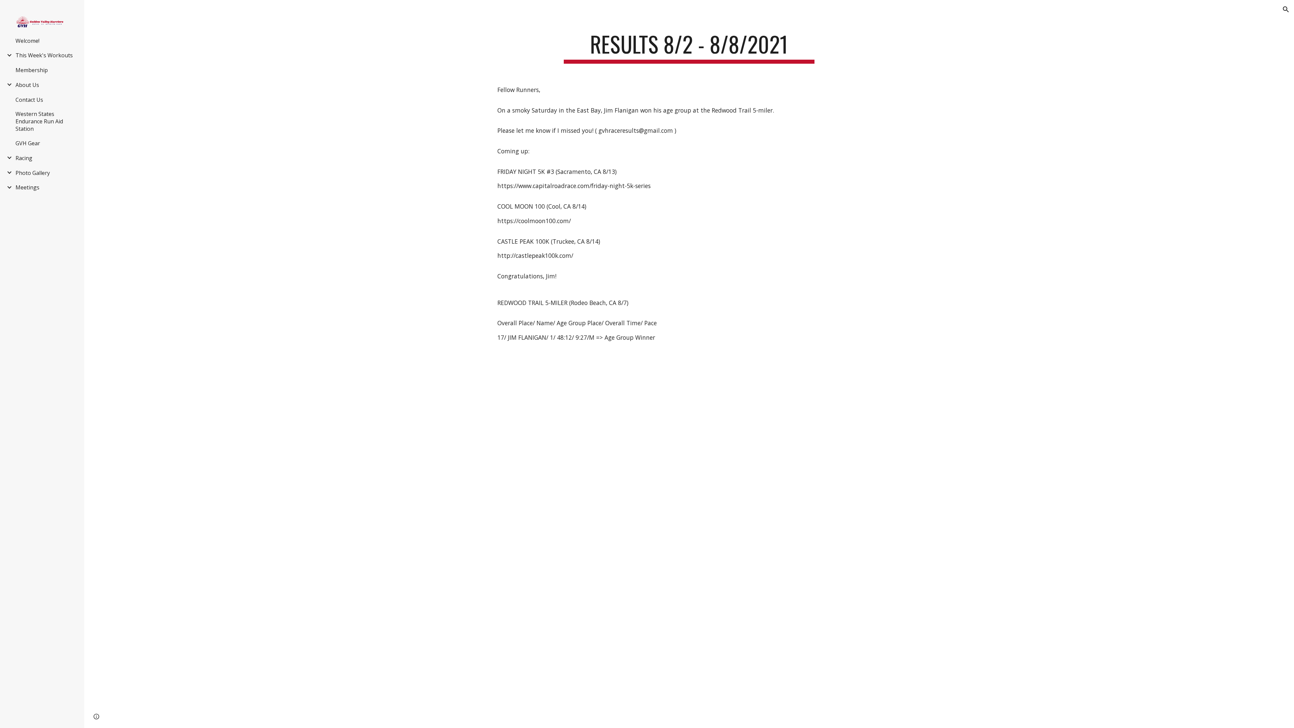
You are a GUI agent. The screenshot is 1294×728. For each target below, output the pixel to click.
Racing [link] (24, 158)
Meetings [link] (27, 187)
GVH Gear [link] (28, 143)
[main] (689, 47)
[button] (1286, 9)
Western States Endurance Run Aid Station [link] (39, 121)
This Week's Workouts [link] (44, 55)
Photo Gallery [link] (33, 173)
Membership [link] (32, 70)
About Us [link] (27, 85)
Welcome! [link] (27, 40)
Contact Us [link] (29, 99)
